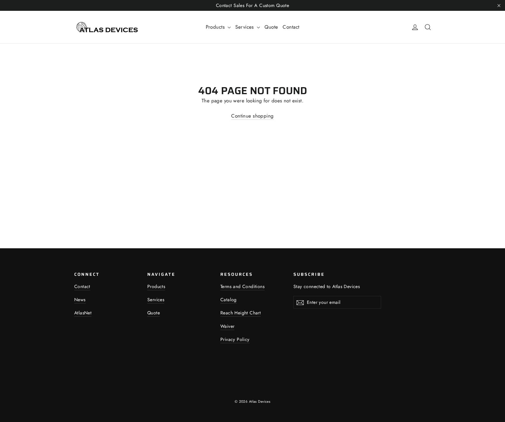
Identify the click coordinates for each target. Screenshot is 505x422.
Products (216, 26)
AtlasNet (82, 312)
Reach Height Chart (240, 312)
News (80, 299)
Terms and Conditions (242, 286)
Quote (271, 26)
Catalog (228, 299)
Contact (291, 26)
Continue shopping (252, 115)
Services (245, 26)
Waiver (227, 326)
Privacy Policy (235, 339)
